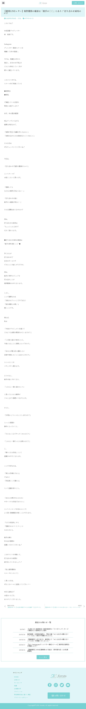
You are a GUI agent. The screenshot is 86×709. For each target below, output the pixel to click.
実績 (15, 686)
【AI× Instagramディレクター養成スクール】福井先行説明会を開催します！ (48, 645)
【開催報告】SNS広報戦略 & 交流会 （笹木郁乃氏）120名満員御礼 (47, 650)
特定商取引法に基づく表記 (22, 695)
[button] (3, 3)
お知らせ (17, 680)
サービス (17, 683)
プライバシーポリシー (21, 697)
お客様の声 (17, 689)
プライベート (29, 18)
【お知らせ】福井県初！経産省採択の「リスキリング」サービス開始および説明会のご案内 (47, 629)
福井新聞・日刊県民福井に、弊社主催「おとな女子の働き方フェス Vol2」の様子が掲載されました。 (47, 635)
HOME (16, 677)
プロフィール (18, 692)
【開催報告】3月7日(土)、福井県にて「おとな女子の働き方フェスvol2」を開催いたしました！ (47, 640)
